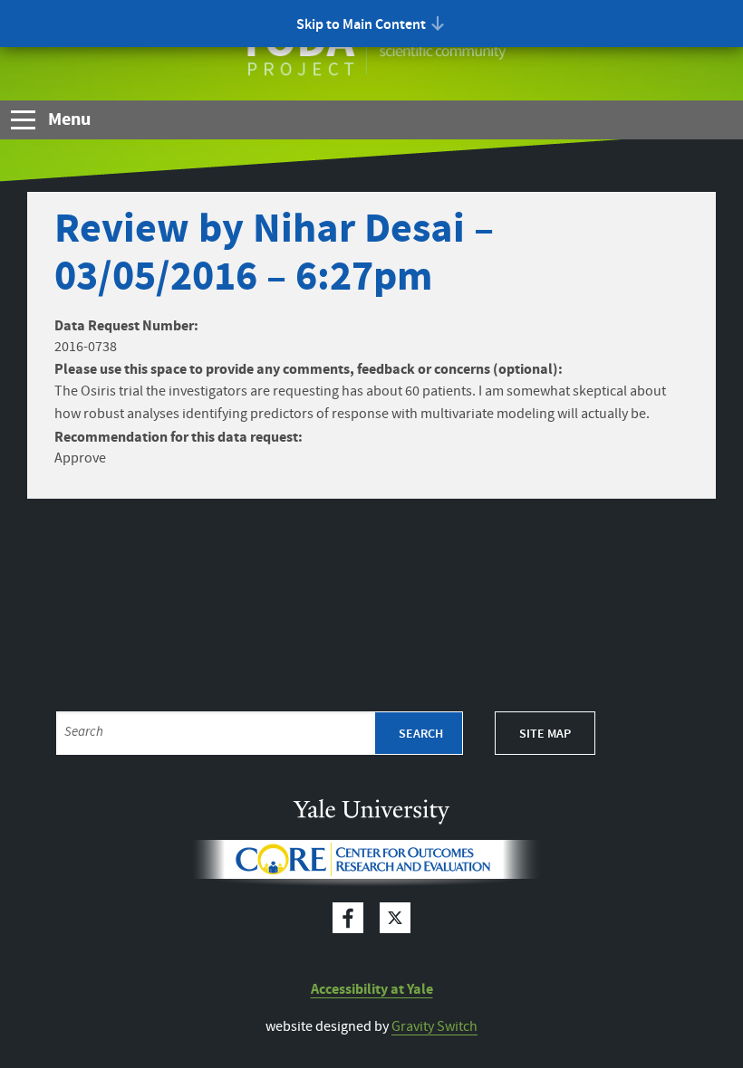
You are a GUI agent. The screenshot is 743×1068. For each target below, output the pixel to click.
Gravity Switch (434, 1026)
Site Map (545, 734)
